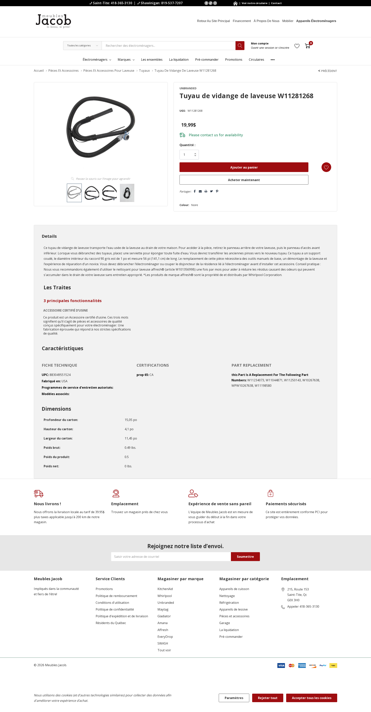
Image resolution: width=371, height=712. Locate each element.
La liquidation (229, 630)
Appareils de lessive (233, 609)
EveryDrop (165, 637)
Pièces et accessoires (234, 616)
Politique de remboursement (116, 596)
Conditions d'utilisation (112, 603)
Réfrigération (229, 603)
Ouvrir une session (263, 47)
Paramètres (234, 698)
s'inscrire (283, 47)
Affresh (162, 630)
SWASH (162, 643)
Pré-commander (231, 637)
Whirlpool (164, 596)
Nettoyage (227, 596)
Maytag (162, 609)
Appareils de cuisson (234, 589)
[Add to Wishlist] (326, 167)
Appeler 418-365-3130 (303, 607)
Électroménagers (95, 59)
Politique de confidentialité (115, 609)
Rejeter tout (267, 698)
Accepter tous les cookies (311, 698)
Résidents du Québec (111, 623)
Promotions (104, 589)
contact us (209, 135)
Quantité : (187, 145)
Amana (162, 623)
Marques (124, 59)
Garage (224, 623)
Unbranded (165, 603)
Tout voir (164, 650)
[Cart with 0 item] (307, 45)
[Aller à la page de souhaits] (297, 45)
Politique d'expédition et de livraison (122, 616)
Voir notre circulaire (255, 3)
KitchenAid (165, 589)
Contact (276, 3)
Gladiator (164, 616)
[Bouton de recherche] (240, 45)
